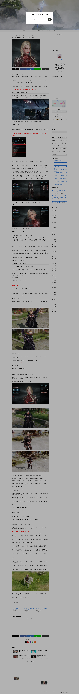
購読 (50, 19)
